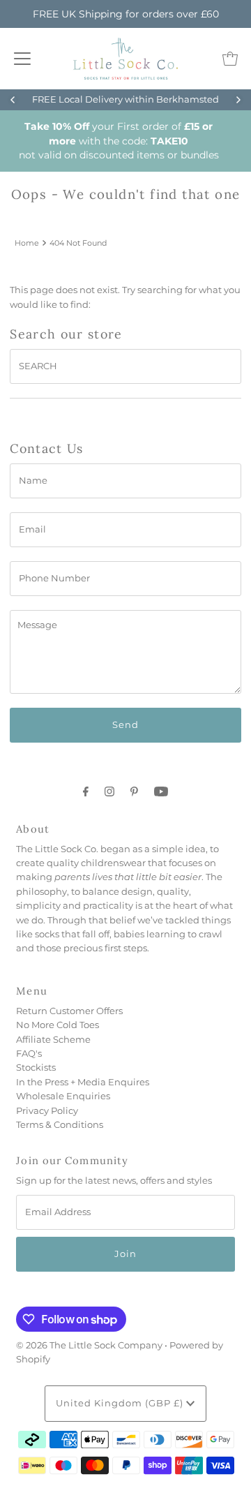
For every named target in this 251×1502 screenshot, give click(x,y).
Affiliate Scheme (53, 1039)
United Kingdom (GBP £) (121, 1403)
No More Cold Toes (57, 1025)
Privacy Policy (47, 1111)
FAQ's (29, 1053)
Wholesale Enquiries (63, 1096)
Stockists (36, 1067)
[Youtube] (161, 791)
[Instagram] (109, 791)
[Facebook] (86, 791)
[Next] (237, 99)
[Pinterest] (134, 791)
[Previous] (13, 99)
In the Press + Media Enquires (82, 1082)
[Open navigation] (22, 58)
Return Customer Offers (69, 1011)
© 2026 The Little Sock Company (89, 1345)
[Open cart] (230, 59)
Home (27, 243)
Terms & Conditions (59, 1125)
